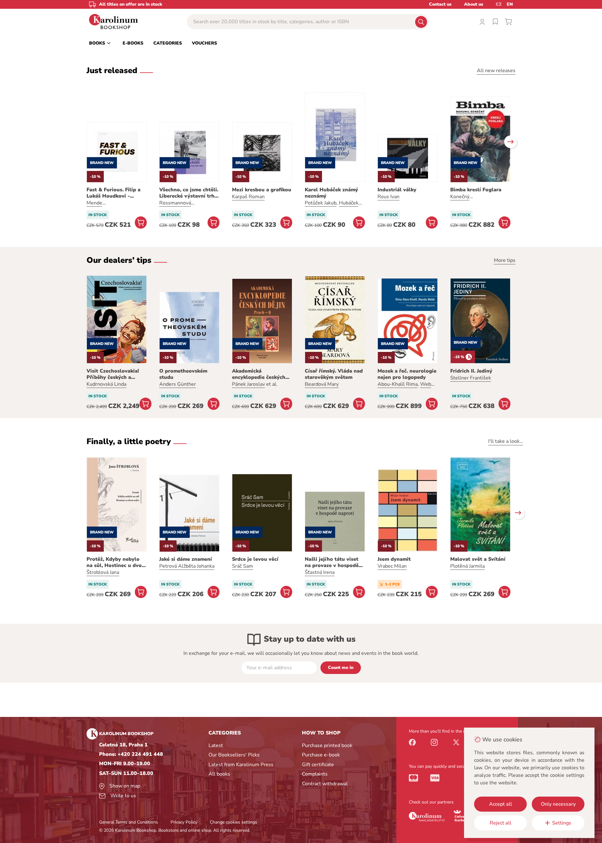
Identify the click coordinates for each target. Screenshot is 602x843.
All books (219, 774)
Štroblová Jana (103, 572)
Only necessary (558, 804)
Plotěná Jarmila (467, 566)
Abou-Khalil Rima (398, 384)
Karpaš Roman (248, 196)
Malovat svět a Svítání (477, 559)
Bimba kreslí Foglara (475, 190)
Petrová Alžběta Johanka (186, 566)
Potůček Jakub (320, 202)
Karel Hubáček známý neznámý (331, 193)
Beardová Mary (322, 384)
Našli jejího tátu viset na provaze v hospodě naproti (332, 562)
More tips (504, 260)
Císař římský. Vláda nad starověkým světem (334, 374)
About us (473, 4)
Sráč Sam (242, 566)
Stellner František (470, 377)
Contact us (440, 4)
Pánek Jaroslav (248, 384)
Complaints (315, 774)
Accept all (500, 804)
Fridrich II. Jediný (471, 371)
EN (510, 4)
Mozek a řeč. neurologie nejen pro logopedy (407, 374)
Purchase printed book (327, 745)
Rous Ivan (388, 196)
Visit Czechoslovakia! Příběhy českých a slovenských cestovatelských (113, 374)
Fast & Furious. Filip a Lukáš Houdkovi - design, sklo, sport (113, 193)
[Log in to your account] (482, 21)
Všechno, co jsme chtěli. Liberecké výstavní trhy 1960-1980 (188, 193)
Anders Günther (177, 384)
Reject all (500, 822)
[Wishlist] (495, 21)
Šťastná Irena (320, 572)
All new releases (496, 70)
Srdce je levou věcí (255, 559)
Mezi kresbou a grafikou (261, 190)
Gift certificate (318, 764)
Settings (561, 822)
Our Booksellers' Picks (234, 754)
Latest (216, 745)
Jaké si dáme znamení (185, 559)
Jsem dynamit (394, 559)
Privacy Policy (184, 822)
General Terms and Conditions (128, 822)
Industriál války (397, 190)
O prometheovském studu (183, 374)
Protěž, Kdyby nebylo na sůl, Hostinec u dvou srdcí (116, 562)
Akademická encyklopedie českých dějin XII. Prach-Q (258, 374)
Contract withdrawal (325, 783)
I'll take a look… (505, 441)
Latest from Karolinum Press (241, 764)
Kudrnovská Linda (106, 384)
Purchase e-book (321, 754)
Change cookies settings (233, 822)
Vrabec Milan (392, 566)
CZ (499, 4)
